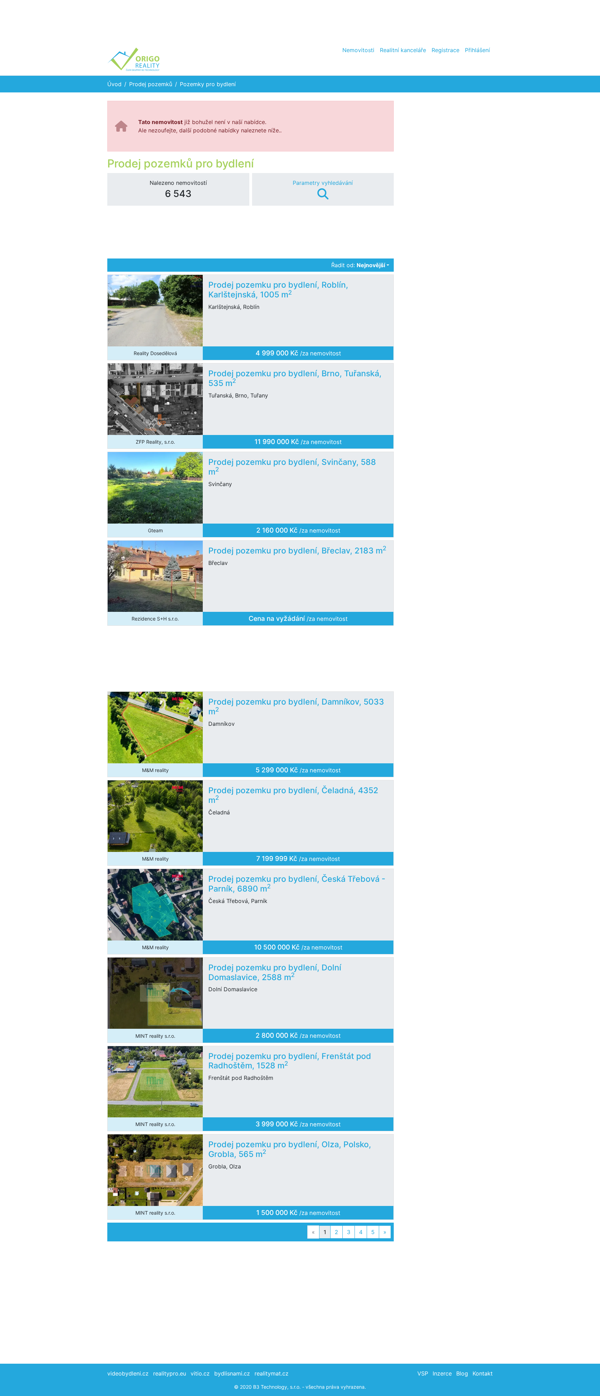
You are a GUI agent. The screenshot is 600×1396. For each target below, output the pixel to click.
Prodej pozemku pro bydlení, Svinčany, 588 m (292, 467)
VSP (422, 1373)
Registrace (445, 50)
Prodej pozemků (150, 84)
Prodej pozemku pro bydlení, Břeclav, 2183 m (297, 551)
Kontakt (483, 1373)
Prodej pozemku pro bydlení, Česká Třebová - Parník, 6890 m (296, 884)
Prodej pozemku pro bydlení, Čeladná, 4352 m (293, 795)
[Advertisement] (300, 21)
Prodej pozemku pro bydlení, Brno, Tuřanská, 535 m (295, 378)
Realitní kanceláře (403, 50)
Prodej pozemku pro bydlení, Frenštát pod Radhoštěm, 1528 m (289, 1061)
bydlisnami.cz (232, 1373)
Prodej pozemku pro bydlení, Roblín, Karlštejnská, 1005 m (278, 289)
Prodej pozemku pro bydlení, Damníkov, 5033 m (296, 706)
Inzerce (442, 1373)
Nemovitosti (358, 50)
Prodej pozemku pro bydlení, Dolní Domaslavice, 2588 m (274, 972)
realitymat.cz (272, 1373)
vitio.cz (200, 1373)
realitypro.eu (169, 1373)
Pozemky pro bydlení (208, 84)
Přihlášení (477, 50)
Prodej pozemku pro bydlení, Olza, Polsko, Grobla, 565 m (289, 1149)
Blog (462, 1373)
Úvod (114, 84)
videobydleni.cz (128, 1373)
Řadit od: (358, 265)
